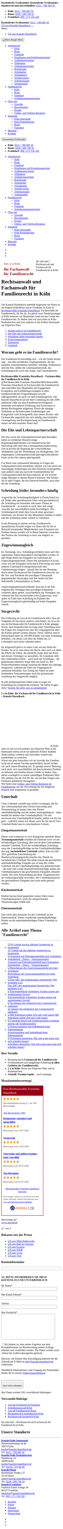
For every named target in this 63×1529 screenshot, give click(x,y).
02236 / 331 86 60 (15, 1467)
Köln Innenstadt (22, 119)
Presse (11, 1504)
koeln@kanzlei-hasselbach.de (16, 1449)
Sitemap (12, 1507)
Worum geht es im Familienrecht (24, 330)
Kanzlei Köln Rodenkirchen (16, 1455)
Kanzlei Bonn (8, 1469)
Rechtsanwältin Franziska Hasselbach (20, 310)
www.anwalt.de (9, 1222)
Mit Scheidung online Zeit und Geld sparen (33, 1016)
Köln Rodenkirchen (24, 121)
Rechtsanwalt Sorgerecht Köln (23, 1416)
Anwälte (18, 104)
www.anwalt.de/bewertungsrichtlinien (17, 1202)
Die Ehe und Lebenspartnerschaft (25, 333)
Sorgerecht (13, 342)
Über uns (12, 101)
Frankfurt (19, 54)
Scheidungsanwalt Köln (20, 1407)
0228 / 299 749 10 (24, 14)
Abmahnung (20, 75)
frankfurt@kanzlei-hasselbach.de (18, 1493)
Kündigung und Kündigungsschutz (32, 57)
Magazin (12, 130)
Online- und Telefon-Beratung (29, 113)
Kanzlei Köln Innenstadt (14, 1440)
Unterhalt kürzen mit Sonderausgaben (33, 1022)
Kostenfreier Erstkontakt (14, 139)
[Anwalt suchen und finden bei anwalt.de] (22, 1209)
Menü (20, 40)
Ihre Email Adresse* (11, 1294)
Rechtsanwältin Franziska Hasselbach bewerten (22, 1190)
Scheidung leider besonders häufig (25, 336)
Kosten (17, 110)
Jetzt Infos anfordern (12, 1385)
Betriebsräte (20, 69)
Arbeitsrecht (14, 45)
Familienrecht (15, 86)
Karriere (12, 1501)
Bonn (17, 51)
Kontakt (12, 133)
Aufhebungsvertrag (24, 60)
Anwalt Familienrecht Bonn (22, 1410)
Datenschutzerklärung (34, 1373)
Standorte (12, 116)
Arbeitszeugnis (21, 80)
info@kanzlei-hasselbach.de (39, 1361)
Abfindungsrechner (24, 66)
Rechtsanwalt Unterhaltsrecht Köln (25, 1413)
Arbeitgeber (20, 72)
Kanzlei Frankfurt (11, 1484)
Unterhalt (12, 345)
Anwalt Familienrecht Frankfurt (24, 1404)
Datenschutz (14, 1513)
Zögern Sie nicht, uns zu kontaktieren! (27, 687)
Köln (16, 48)
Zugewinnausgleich (18, 339)
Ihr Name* (6, 1285)
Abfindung (19, 63)
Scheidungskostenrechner (27, 98)
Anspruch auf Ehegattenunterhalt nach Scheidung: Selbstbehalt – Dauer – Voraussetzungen (33, 963)
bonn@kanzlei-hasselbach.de (16, 1478)
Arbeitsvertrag (21, 78)
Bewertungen (21, 107)
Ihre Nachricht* (9, 1312)
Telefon (5, 1303)
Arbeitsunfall (20, 83)
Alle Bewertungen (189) (14, 1113)
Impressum (13, 1510)
